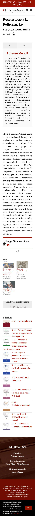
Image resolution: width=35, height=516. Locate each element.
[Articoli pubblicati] (24, 45)
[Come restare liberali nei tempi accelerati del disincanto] (9, 264)
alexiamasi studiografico (21, 496)
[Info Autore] (10, 45)
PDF (8, 244)
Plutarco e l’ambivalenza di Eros (22, 271)
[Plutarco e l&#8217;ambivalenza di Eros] (22, 264)
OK (28, 508)
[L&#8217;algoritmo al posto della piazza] (9, 284)
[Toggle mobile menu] (31, 10)
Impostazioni (16, 513)
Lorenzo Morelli (17, 53)
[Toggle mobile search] (27, 10)
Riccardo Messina (21, 494)
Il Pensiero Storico (11, 486)
